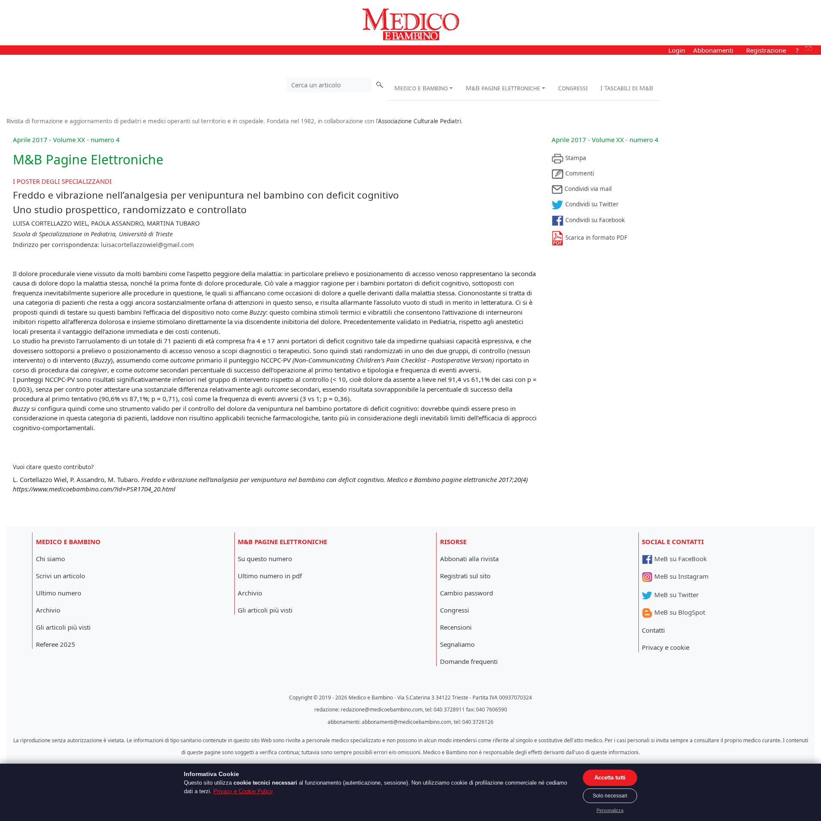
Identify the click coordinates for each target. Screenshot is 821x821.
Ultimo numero (58, 593)
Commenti (579, 173)
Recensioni (456, 627)
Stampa (575, 158)
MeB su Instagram (681, 576)
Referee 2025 (55, 644)
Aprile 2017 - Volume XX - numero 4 (605, 139)
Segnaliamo (457, 644)
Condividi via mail (587, 189)
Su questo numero (265, 558)
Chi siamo (50, 558)
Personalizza (610, 810)
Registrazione (766, 50)
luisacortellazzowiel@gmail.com (147, 245)
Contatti (653, 630)
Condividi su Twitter (591, 204)
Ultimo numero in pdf (270, 575)
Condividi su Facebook (594, 220)
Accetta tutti (610, 777)
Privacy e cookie (665, 647)
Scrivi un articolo (60, 575)
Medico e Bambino (421, 87)
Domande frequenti (469, 661)
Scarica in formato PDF (595, 237)
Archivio (48, 610)
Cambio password (466, 593)
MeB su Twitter (676, 594)
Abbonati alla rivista (469, 558)
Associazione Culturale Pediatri (419, 121)
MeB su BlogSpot (679, 612)
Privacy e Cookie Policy (243, 791)
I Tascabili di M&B (626, 87)
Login (676, 50)
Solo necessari (610, 796)
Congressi (573, 87)
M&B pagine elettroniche (503, 87)
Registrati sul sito (465, 575)
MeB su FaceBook (680, 558)
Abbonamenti (713, 50)
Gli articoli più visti (63, 627)
